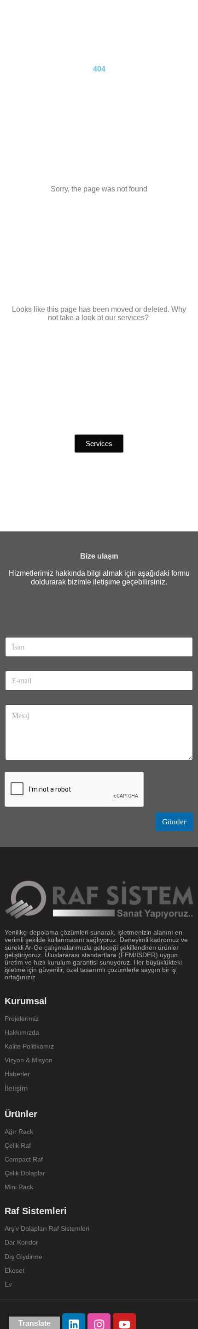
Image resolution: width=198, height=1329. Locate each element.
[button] (99, 444)
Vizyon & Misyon (28, 1060)
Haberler (17, 1074)
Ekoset (15, 1270)
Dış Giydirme (23, 1256)
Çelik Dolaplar (25, 1173)
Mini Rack (19, 1187)
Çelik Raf (18, 1145)
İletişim (16, 1088)
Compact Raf (24, 1159)
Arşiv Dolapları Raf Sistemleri (47, 1228)
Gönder (174, 821)
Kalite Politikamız (29, 1046)
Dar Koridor (22, 1242)
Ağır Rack (19, 1131)
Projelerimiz (22, 1018)
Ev (8, 1284)
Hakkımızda (22, 1032)
